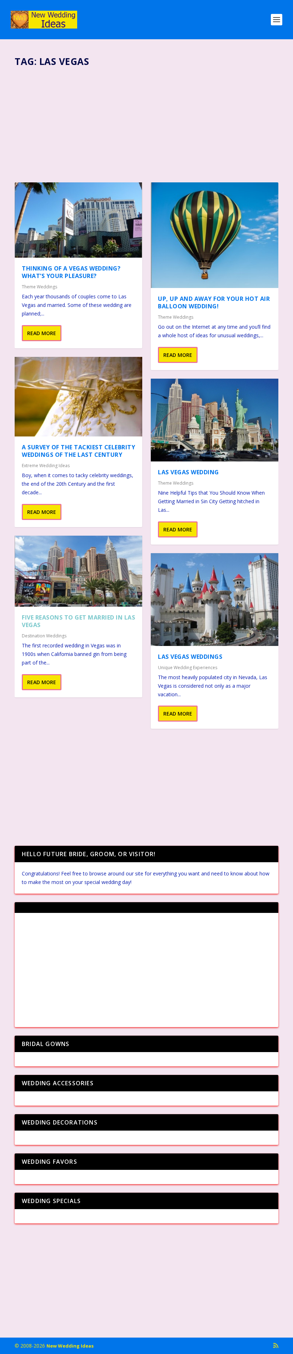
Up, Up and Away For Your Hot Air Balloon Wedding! (214, 302)
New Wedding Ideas (70, 1346)
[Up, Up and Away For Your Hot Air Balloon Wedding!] (214, 235)
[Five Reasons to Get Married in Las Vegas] (78, 571)
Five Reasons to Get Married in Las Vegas (78, 621)
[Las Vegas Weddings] (214, 599)
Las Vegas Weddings (190, 657)
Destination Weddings (44, 636)
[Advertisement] (146, 122)
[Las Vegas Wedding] (214, 420)
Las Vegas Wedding (188, 472)
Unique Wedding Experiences (187, 668)
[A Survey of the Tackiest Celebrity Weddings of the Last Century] (78, 397)
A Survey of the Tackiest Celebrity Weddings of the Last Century (78, 451)
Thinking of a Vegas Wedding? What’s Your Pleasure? (71, 272)
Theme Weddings (39, 287)
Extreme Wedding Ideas (46, 466)
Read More (41, 333)
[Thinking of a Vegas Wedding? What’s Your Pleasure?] (78, 220)
